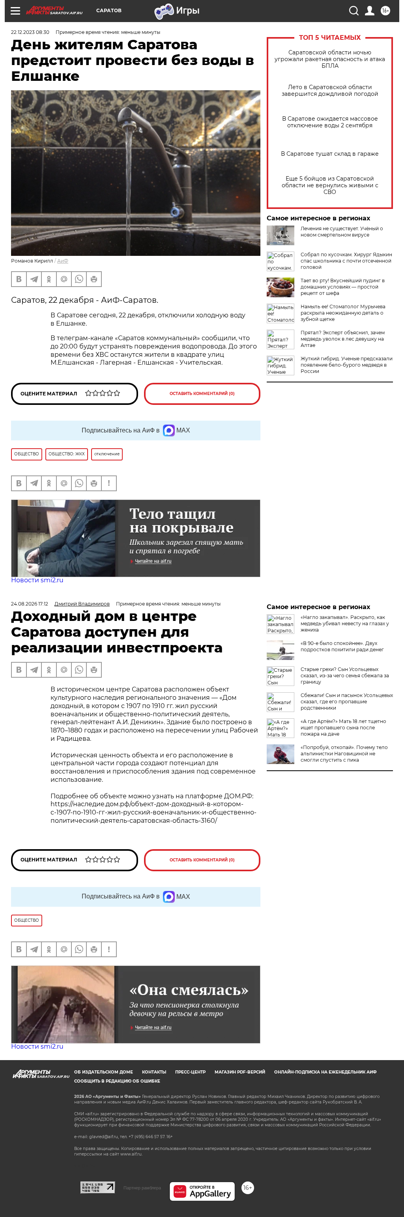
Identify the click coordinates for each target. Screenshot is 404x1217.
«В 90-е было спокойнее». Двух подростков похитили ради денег (342, 646)
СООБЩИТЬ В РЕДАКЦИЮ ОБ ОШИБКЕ (117, 1081)
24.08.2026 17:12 (29, 604)
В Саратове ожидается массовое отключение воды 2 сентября (330, 122)
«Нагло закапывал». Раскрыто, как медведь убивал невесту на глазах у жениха (345, 623)
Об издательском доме (103, 1072)
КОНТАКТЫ (154, 1072)
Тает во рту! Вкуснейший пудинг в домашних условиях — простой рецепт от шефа (343, 287)
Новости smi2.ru (37, 580)
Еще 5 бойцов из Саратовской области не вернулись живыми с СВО (330, 185)
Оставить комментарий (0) (202, 393)
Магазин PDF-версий (240, 1072)
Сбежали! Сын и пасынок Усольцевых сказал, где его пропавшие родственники (347, 701)
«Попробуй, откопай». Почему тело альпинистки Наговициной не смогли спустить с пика (344, 753)
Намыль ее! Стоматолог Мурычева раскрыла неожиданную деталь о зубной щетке (343, 313)
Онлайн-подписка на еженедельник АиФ (325, 1072)
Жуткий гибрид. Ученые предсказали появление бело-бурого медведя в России (347, 365)
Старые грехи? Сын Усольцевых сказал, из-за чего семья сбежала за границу (345, 675)
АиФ (62, 261)
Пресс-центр (190, 1072)
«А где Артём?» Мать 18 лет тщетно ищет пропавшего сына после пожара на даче (343, 727)
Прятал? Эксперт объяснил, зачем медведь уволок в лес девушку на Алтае (343, 339)
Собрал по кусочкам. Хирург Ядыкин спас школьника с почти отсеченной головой (346, 261)
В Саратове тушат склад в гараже (330, 154)
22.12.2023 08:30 (30, 32)
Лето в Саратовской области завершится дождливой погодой (330, 90)
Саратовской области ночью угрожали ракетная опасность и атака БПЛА (330, 59)
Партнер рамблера (142, 1187)
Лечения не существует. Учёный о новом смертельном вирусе (342, 232)
